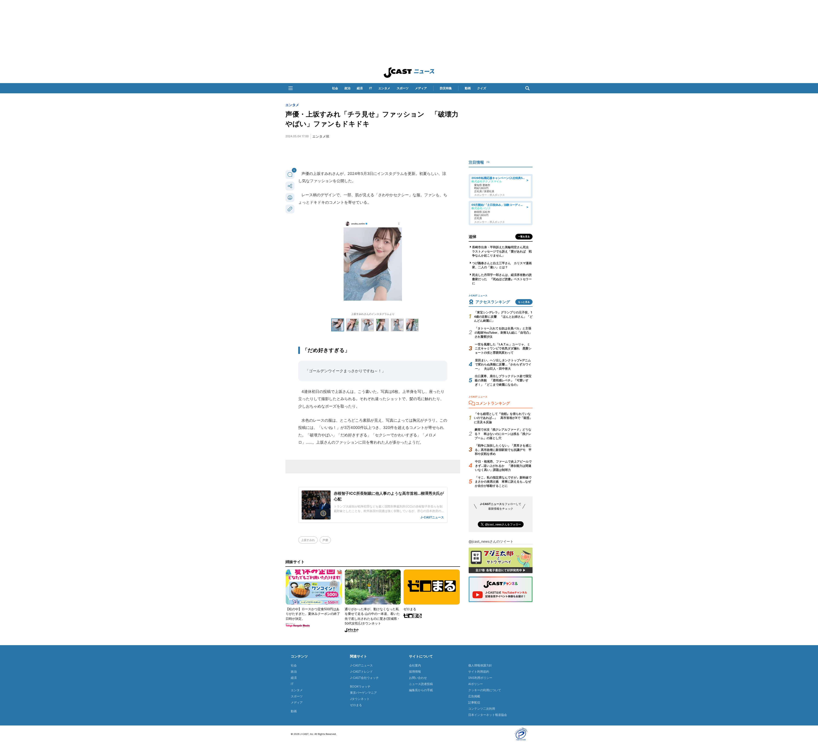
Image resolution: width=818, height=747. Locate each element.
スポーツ (403, 88)
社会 (335, 88)
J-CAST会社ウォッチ (364, 677)
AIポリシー (475, 684)
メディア (421, 88)
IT (370, 88)
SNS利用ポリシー (480, 677)
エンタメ (384, 88)
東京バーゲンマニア (363, 692)
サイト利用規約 (478, 671)
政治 (347, 88)
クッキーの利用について (484, 690)
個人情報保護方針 (480, 665)
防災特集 (446, 88)
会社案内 (415, 665)
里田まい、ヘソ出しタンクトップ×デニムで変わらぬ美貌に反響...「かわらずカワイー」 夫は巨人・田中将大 (503, 364)
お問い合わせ (418, 677)
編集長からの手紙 (421, 690)
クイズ (481, 88)
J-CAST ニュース (409, 72)
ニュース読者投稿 (421, 684)
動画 (468, 88)
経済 (360, 88)
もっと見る (524, 301)
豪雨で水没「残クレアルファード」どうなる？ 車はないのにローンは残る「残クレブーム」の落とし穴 (503, 434)
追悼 (472, 236)
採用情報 (415, 671)
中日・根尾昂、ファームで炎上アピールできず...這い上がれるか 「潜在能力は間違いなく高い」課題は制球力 (503, 466)
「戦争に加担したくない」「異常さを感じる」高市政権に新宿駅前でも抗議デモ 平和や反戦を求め (503, 450)
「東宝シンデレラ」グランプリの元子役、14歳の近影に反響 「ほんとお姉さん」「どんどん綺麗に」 (503, 316)
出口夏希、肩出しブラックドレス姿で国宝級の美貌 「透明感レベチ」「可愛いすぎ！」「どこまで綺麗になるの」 (503, 380)
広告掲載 (474, 696)
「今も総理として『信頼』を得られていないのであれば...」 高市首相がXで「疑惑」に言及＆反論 (503, 418)
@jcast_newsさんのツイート (491, 541)
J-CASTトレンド (361, 671)
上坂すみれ (308, 540)
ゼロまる (356, 705)
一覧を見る (524, 236)
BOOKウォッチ (360, 686)
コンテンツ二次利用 (481, 708)
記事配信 (474, 702)
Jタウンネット (360, 699)
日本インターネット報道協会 (487, 715)
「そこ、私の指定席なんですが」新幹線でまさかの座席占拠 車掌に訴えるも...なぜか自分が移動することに (503, 481)
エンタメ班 (320, 136)
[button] (290, 88)
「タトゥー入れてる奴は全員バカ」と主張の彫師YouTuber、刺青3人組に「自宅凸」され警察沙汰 (503, 332)
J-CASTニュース (361, 665)
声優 (325, 540)
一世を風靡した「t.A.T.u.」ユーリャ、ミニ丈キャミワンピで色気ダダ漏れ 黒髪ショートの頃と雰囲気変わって (503, 348)
